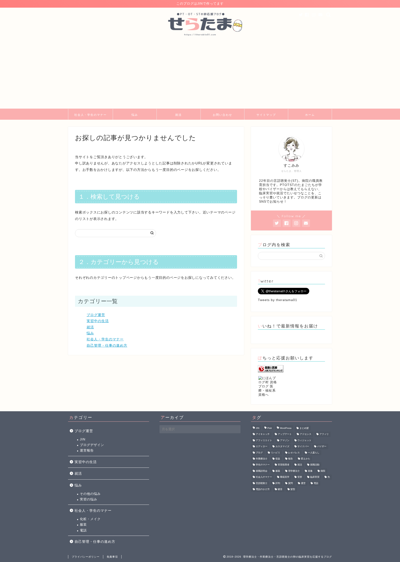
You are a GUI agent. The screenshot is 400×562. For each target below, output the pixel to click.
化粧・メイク (90, 519)
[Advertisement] (200, 73)
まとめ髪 (304, 428)
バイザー (321, 446)
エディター (261, 446)
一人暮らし (313, 452)
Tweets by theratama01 (277, 300)
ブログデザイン (92, 445)
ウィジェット (304, 440)
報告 (290, 458)
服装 (83, 524)
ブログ (259, 452)
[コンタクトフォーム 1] (321, 15)
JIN (82, 439)
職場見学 (284, 477)
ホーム (310, 114)
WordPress (285, 428)
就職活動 (314, 465)
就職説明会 (261, 471)
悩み (134, 114)
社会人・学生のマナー (90, 114)
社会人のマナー (264, 477)
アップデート (285, 434)
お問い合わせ (222, 114)
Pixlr (269, 428)
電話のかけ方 (263, 489)
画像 (310, 471)
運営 (303, 483)
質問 (290, 483)
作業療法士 (261, 458)
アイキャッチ (263, 434)
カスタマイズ (282, 446)
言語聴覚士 (261, 483)
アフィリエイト (264, 440)
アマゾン (284, 440)
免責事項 (112, 556)
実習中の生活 (98, 321)
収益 (277, 458)
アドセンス (305, 434)
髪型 (293, 489)
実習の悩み (88, 499)
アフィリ (324, 434)
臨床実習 (314, 477)
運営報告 (87, 450)
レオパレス (294, 452)
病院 (323, 471)
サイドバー (303, 446)
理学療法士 (294, 471)
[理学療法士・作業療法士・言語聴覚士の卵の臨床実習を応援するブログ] (200, 39)
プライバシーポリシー (86, 556)
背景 (299, 477)
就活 (178, 114)
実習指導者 (283, 465)
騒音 (280, 489)
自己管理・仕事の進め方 (107, 345)
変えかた (305, 458)
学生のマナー (263, 465)
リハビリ (275, 452)
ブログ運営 (96, 315)
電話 (83, 530)
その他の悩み (90, 494)
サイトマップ (266, 114)
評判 (277, 483)
